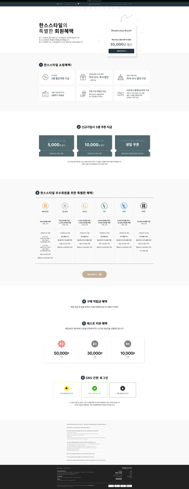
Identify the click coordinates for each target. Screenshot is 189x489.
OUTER (95, 7)
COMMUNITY (125, 4)
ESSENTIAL (85, 7)
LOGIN (114, 4)
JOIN (117, 4)
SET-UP (113, 7)
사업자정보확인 (91, 472)
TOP (99, 7)
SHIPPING (130, 4)
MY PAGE (120, 4)
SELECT (90, 7)
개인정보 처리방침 (129, 476)
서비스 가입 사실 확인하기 (91, 485)
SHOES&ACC (119, 7)
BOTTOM (103, 7)
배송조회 (131, 472)
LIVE (124, 7)
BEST (61, 7)
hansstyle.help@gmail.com (71, 474)
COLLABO (70, 7)
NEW (65, 7)
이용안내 (131, 475)
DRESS (109, 7)
